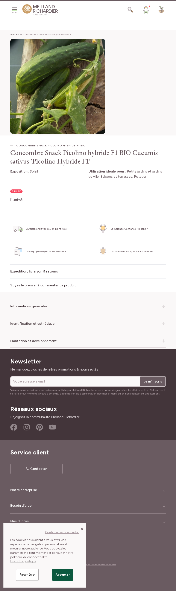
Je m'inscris (152, 381)
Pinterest (39, 427)
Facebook (13, 427)
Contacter (38, 469)
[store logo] (40, 9)
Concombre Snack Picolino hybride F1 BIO (47, 34)
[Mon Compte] (146, 10)
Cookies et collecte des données (97, 564)
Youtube (52, 427)
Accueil (14, 34)
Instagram (26, 427)
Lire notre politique (23, 561)
